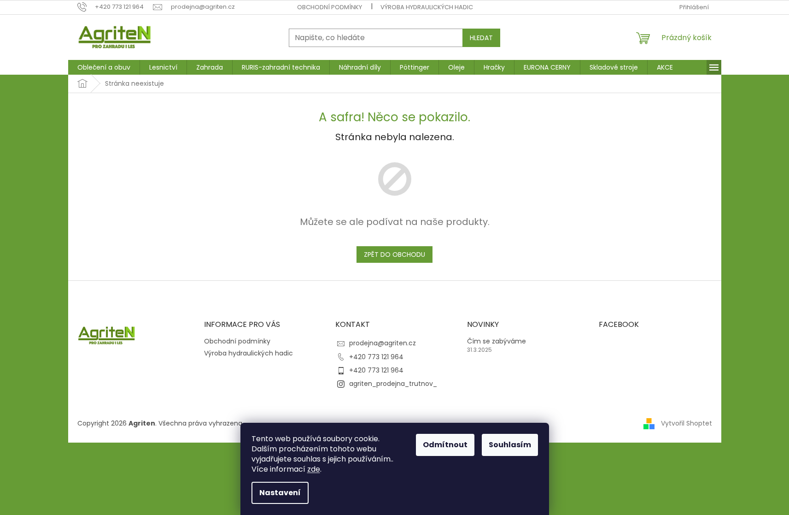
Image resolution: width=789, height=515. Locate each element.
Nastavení (280, 492)
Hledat (481, 37)
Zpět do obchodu (394, 254)
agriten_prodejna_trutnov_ (393, 383)
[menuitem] (104, 67)
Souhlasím (510, 444)
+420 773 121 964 (376, 356)
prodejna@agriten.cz (382, 343)
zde (313, 469)
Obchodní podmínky (329, 7)
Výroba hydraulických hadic (426, 7)
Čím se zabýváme (496, 341)
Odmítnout (445, 444)
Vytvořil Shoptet (686, 423)
